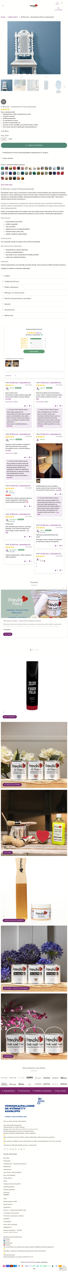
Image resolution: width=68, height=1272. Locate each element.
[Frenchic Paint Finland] (34, 6)
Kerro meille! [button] (34, 351)
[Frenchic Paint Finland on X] (21, 1149)
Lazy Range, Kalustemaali (11, 1213)
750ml (10, 139)
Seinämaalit (8, 1056)
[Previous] (22, 77)
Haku (5, 1198)
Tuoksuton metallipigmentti (14, 920)
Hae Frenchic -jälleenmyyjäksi (12, 1172)
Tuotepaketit (7, 1221)
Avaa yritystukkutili (9, 1175)
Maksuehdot (7, 1166)
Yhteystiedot (7, 1169)
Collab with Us (7, 1178)
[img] (9, 385)
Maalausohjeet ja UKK (10, 1201)
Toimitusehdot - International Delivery (14, 1164)
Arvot (5, 1181)
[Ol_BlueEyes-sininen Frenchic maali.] (34, 47)
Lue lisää (8, 634)
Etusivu (3, 17)
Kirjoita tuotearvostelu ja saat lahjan (17, 298)
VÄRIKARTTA (7, 1227)
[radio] (2, 168)
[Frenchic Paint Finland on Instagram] (10, 1149)
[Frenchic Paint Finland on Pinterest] (16, 1149)
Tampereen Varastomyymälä (12, 1184)
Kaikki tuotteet (13, 17)
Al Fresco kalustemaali (12, 785)
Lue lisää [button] (8, 399)
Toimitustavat (9, 310)
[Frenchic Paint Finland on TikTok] (18, 1149)
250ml (4, 139)
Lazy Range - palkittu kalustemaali (16, 988)
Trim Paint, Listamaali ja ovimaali (13, 1216)
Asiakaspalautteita (9, 1186)
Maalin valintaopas (11, 287)
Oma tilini (6, 1158)
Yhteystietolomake (9, 1255)
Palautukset (7, 1161)
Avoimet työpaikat (9, 1189)
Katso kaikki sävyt (6, 184)
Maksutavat (8, 315)
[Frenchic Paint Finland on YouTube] (24, 1149)
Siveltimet (7, 852)
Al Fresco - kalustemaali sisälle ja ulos (14, 1210)
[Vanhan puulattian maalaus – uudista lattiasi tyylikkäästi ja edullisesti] (34, 604)
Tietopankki (34, 582)
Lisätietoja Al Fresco (11, 281)
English (7, 276)
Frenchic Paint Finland (30, 1262)
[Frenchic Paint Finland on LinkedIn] (13, 1149)
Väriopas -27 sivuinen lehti (14, 293)
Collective (6, 1192)
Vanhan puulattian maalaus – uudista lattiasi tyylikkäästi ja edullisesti (22, 621)
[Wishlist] (61, 3)
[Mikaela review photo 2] (38, 481)
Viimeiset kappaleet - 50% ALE (12, 1230)
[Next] (46, 77)
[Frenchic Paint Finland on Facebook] (7, 1149)
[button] (5, 109)
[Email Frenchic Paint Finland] (5, 1149)
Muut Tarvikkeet (9, 717)
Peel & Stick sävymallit (10, 1224)
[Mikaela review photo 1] (49, 460)
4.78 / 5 (38, 333)
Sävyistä (7, 304)
